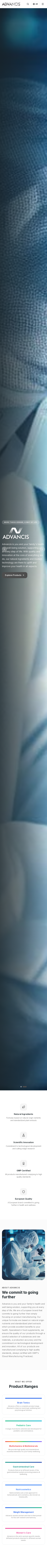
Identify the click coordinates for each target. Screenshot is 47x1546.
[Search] (27, 4)
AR (37, 4)
